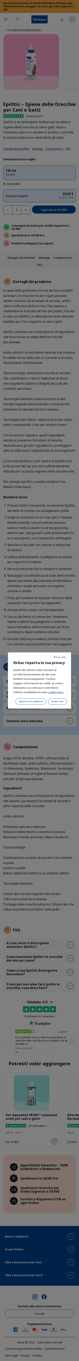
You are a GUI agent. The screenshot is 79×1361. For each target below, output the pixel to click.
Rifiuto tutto (60, 657)
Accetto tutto (57, 701)
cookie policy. (56, 692)
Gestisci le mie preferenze (31, 701)
